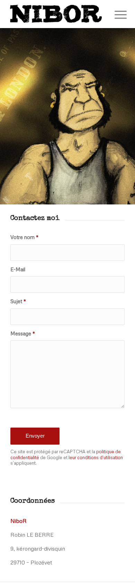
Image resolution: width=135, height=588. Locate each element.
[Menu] (115, 14)
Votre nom (24, 237)
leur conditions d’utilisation (96, 457)
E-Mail (17, 269)
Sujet (18, 301)
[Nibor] (56, 14)
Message (22, 333)
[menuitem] (115, 14)
